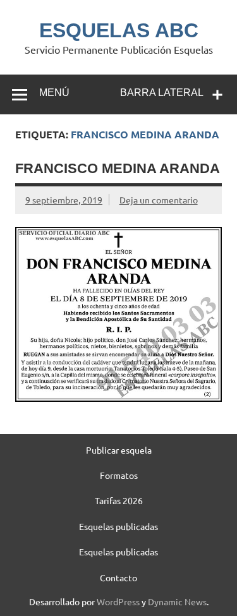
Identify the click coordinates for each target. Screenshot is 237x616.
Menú (54, 92)
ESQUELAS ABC (118, 30)
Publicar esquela (119, 449)
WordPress (118, 601)
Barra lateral (162, 92)
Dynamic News (177, 601)
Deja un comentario (158, 199)
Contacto (118, 577)
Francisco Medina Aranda (117, 168)
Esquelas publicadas (118, 526)
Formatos (119, 475)
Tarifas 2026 (119, 500)
